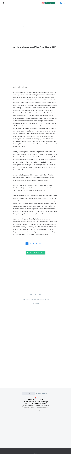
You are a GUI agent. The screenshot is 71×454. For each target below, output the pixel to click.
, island (42, 299)
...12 (39, 244)
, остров (46, 299)
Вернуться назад (19, 26)
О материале (35, 303)
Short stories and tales (33, 299)
